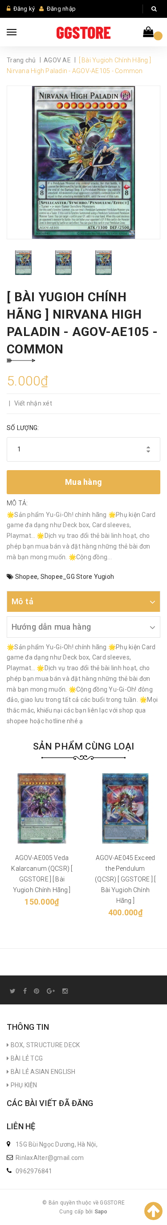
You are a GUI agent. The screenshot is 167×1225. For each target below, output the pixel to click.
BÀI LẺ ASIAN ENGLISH (42, 1071)
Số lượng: (23, 427)
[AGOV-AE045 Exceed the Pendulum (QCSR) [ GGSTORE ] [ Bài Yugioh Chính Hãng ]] (125, 808)
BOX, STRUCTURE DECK (44, 1045)
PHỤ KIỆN (23, 1085)
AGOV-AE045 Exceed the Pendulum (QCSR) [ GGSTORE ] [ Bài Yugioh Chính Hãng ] (125, 879)
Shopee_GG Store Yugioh (77, 576)
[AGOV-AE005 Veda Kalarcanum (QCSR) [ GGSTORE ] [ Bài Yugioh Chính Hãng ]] (42, 808)
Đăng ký (24, 8)
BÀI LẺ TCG (26, 1058)
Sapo (101, 1212)
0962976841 (34, 1171)
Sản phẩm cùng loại (83, 746)
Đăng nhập (61, 8)
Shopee (26, 576)
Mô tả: (17, 503)
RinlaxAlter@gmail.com (50, 1157)
